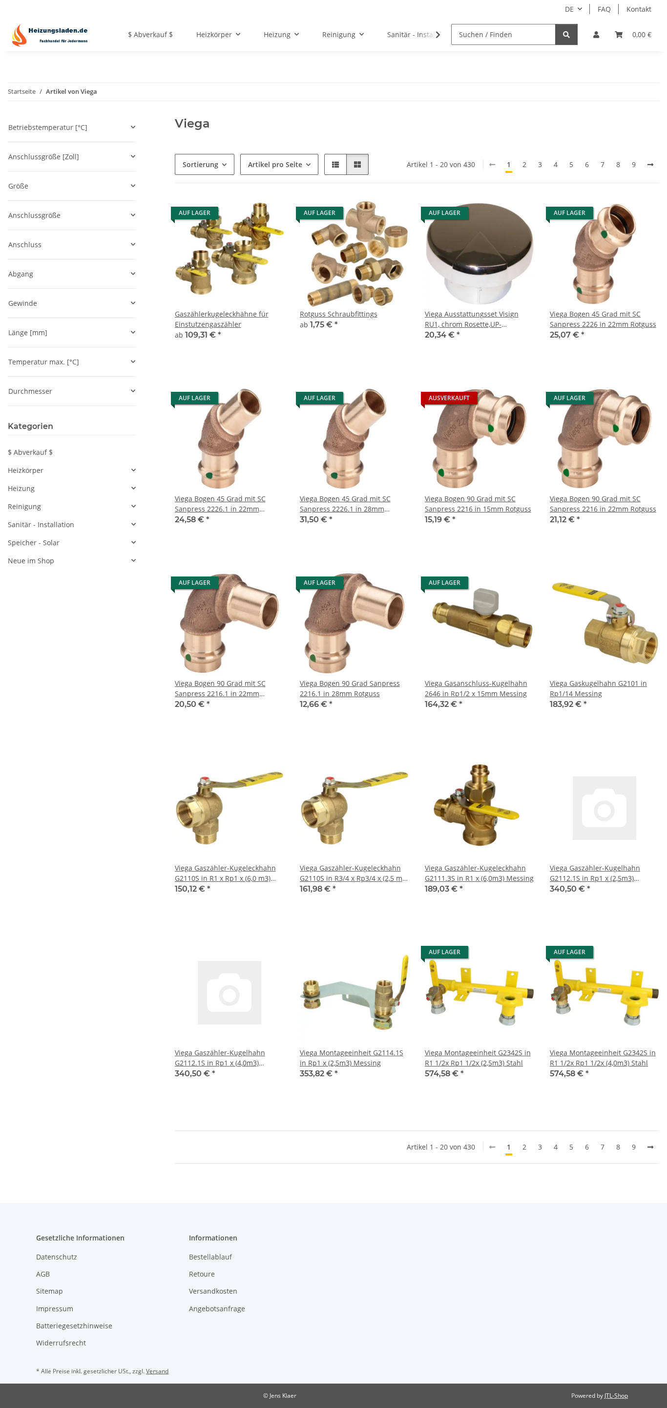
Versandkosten (213, 1291)
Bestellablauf (210, 1256)
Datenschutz (56, 1256)
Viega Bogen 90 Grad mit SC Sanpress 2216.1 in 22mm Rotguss (220, 689)
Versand (157, 1371)
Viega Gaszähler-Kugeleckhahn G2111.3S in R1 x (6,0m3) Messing (479, 873)
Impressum (54, 1308)
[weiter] (650, 164)
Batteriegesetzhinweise (74, 1325)
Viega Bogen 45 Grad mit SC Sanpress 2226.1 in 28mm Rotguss (345, 504)
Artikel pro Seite (275, 164)
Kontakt (638, 9)
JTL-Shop (616, 1395)
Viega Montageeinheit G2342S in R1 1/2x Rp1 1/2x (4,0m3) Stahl (603, 1057)
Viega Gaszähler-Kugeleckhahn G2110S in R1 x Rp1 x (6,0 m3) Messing (225, 873)
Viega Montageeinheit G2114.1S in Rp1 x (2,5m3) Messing (351, 1057)
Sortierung (200, 164)
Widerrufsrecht (61, 1342)
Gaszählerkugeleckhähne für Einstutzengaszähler (222, 319)
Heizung (21, 488)
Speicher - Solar (34, 542)
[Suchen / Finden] (566, 34)
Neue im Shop (31, 560)
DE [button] (569, 9)
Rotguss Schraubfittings (338, 314)
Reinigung (24, 506)
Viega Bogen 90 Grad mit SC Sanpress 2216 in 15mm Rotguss (478, 503)
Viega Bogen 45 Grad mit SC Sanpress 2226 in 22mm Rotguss (603, 319)
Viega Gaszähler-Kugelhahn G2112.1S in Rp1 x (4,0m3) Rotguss (220, 1058)
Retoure (202, 1274)
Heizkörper (25, 470)
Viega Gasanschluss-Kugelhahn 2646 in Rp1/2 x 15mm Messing (476, 688)
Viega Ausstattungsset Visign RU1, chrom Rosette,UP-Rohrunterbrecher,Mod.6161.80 (476, 319)
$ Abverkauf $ (30, 452)
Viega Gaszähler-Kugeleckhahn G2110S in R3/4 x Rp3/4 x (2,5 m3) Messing (354, 873)
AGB (43, 1274)
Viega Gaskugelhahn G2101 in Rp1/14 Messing (598, 688)
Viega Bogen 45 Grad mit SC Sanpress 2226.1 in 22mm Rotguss (220, 504)
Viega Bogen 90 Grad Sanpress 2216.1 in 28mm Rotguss (350, 688)
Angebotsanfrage (217, 1308)
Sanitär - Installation (41, 524)
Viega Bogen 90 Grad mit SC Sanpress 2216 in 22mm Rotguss (603, 503)
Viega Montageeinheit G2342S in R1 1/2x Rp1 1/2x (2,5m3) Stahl (478, 1057)
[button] (596, 34)
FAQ (604, 9)
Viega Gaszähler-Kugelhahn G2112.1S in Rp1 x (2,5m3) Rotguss (595, 873)
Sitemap (49, 1291)
